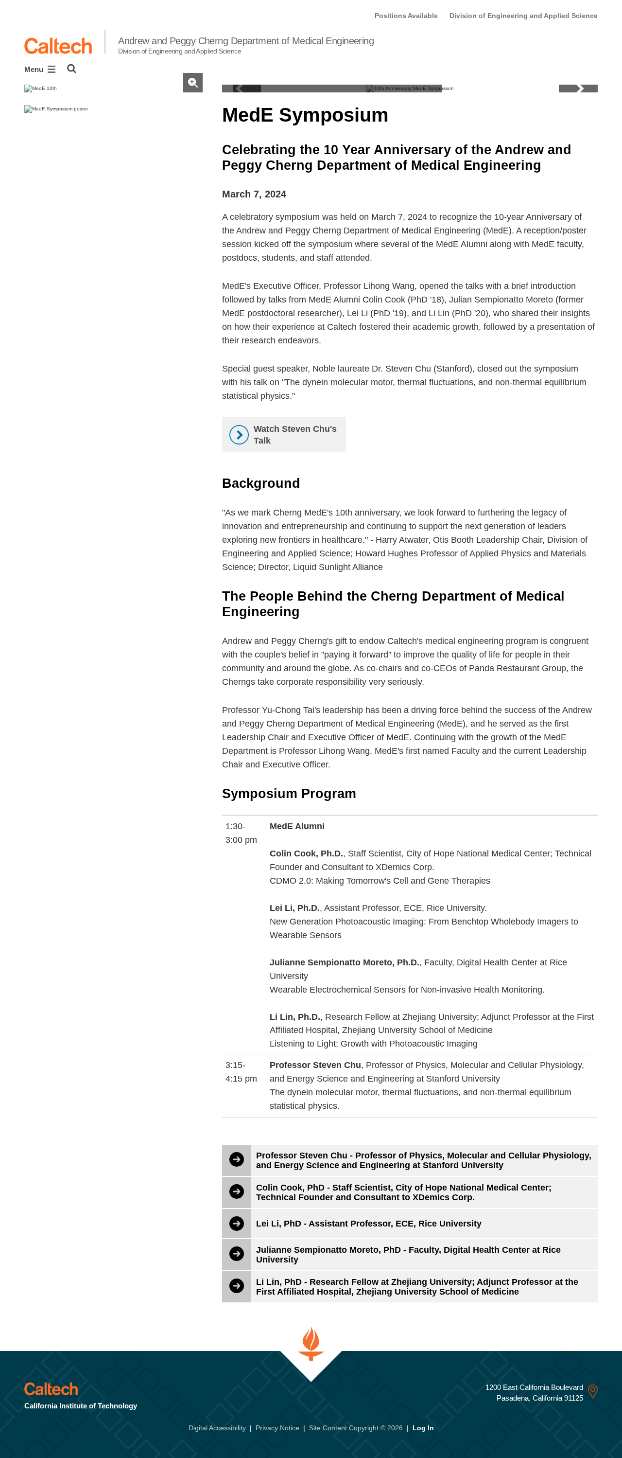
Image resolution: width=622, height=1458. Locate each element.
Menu (34, 69)
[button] (578, 88)
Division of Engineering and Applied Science (523, 15)
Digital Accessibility (217, 1428)
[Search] (71, 68)
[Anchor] (401, 114)
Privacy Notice (277, 1428)
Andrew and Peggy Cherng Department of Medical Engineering (246, 45)
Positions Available (406, 15)
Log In (423, 1428)
